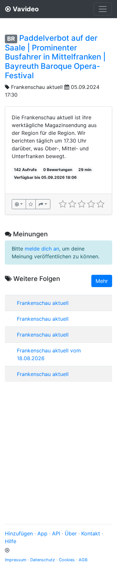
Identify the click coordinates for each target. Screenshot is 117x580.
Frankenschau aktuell (37, 87)
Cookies (67, 559)
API (56, 533)
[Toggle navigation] (103, 9)
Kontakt (90, 533)
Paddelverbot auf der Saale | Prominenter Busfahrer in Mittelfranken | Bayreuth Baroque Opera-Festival (55, 56)
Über (71, 533)
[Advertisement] (58, 445)
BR (11, 38)
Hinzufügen (19, 533)
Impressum (15, 559)
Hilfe (10, 541)
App (42, 533)
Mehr (102, 281)
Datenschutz (42, 559)
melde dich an (42, 248)
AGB (83, 559)
